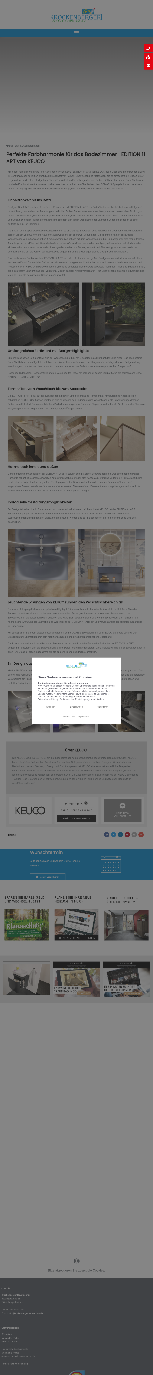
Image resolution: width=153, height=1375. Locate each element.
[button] (148, 48)
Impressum (83, 716)
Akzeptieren (102, 706)
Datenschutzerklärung (48, 698)
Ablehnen (50, 706)
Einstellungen (76, 706)
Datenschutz (69, 716)
